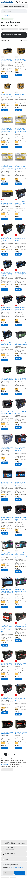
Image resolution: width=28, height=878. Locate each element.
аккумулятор (5, 764)
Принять (20, 873)
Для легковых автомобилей (9, 29)
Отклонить (8, 873)
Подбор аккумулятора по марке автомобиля (11, 35)
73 (22, 754)
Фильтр (25, 40)
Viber (6, 859)
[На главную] (7, 2)
